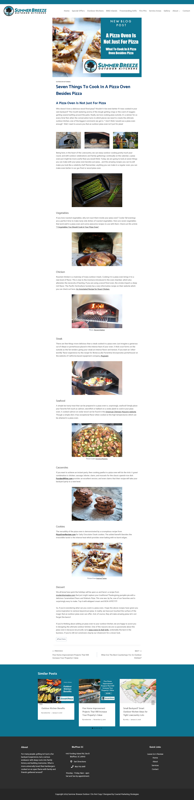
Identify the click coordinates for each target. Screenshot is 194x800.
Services (155, 765)
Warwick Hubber (99, 330)
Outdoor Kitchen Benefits (53, 708)
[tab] (92, 728)
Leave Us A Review (155, 754)
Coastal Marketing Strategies (126, 794)
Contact (186, 11)
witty (127, 719)
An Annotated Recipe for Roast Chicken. (93, 289)
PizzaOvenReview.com (66, 534)
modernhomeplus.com (65, 595)
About (155, 761)
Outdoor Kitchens (95, 11)
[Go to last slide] (41, 702)
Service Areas (155, 11)
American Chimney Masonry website (121, 411)
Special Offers (78, 11)
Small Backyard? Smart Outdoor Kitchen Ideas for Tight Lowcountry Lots (135, 712)
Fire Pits (143, 11)
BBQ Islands (111, 11)
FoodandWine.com (64, 478)
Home (66, 11)
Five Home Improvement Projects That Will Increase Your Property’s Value (70, 655)
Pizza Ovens (61, 639)
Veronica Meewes (101, 459)
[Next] (153, 702)
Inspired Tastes (101, 578)
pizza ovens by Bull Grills (99, 630)
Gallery (167, 11)
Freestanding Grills (128, 11)
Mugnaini (104, 356)
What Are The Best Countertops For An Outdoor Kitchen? (121, 655)
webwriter (46, 713)
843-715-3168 (80, 766)
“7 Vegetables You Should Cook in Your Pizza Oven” (77, 227)
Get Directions (80, 761)
